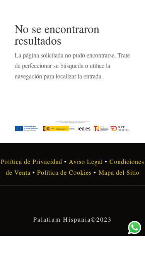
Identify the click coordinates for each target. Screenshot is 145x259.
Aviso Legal (86, 161)
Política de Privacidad (31, 161)
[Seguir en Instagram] (73, 202)
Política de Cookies (63, 172)
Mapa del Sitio (119, 172)
